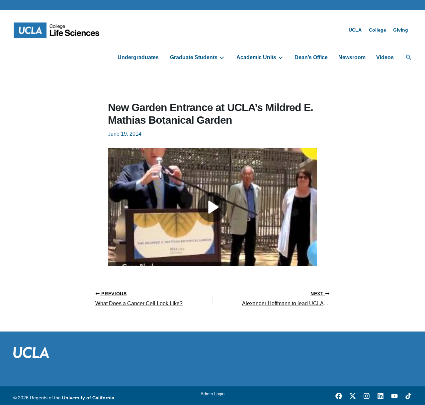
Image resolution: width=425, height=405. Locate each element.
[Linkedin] (380, 396)
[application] (220, 57)
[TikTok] (408, 396)
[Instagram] (366, 396)
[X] (352, 396)
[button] (409, 57)
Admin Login (212, 393)
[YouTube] (394, 396)
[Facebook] (338, 396)
